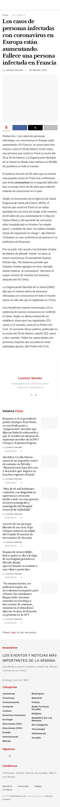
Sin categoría (18, 15)
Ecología (7, 719)
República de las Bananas (42, 719)
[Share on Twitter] (35, 127)
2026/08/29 (10, 577)
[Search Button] (56, 5)
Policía (36, 702)
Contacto (7, 706)
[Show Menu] (3, 5)
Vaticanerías (39, 733)
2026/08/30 (10, 451)
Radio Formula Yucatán (40, 707)
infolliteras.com (18, 796)
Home (5, 15)
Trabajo (38, 786)
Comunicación (10, 702)
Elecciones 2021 (12, 723)
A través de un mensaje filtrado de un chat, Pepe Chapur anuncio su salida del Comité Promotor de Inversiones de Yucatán (18, 530)
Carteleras (8, 693)
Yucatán (36, 737)
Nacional (37, 698)
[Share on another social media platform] (51, 127)
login (13, 632)
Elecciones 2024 (12, 728)
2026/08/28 (10, 623)
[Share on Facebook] (19, 127)
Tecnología (38, 729)
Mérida (6, 741)
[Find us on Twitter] (9, 756)
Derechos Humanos (14, 715)
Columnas (8, 698)
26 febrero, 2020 (38, 70)
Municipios (38, 693)
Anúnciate (23, 786)
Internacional (10, 736)
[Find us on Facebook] (3, 756)
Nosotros (7, 786)
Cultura (6, 710)
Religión (36, 713)
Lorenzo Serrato (14, 70)
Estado (6, 732)
